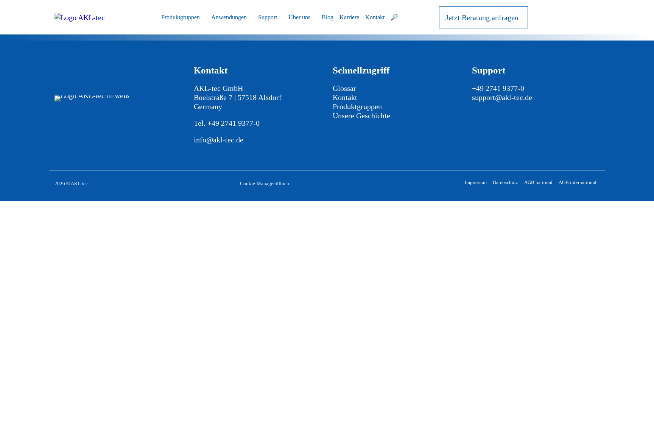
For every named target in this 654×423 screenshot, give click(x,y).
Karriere (349, 17)
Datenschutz (505, 182)
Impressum (476, 182)
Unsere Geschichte (361, 115)
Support (267, 17)
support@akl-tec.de (502, 97)
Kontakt (375, 17)
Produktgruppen (180, 17)
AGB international (577, 182)
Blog (327, 17)
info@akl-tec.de (218, 140)
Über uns (299, 17)
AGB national (538, 182)
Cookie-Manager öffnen (264, 183)
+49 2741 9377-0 (233, 123)
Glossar (344, 88)
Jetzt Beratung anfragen (482, 17)
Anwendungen (229, 17)
